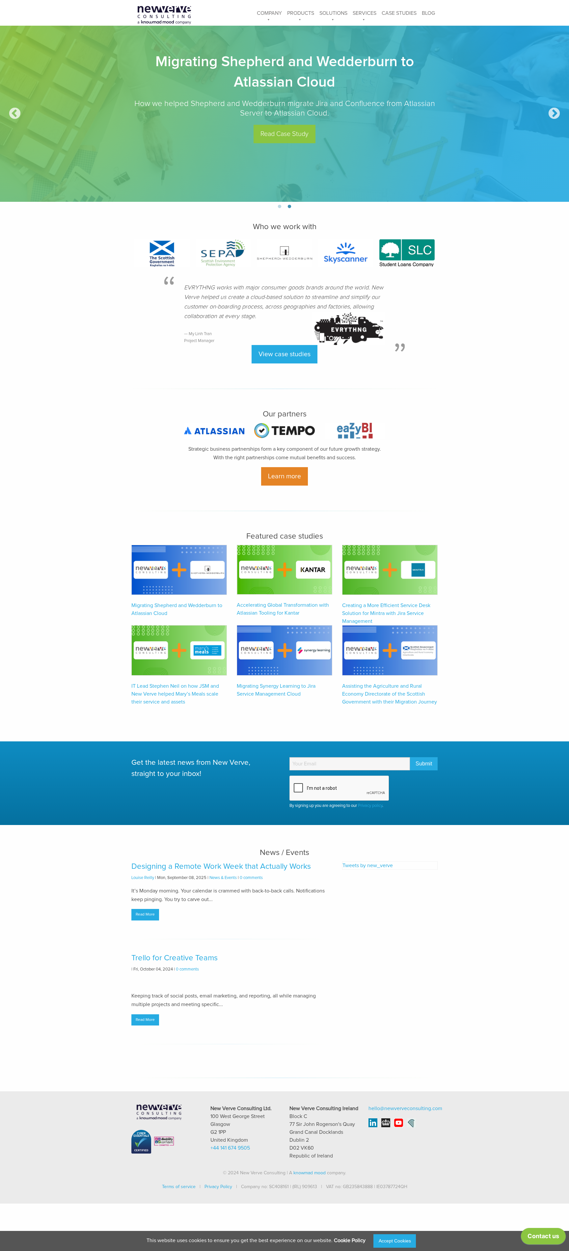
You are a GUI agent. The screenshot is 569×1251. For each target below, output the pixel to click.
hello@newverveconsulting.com (405, 1108)
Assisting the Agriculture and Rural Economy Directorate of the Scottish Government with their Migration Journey (389, 694)
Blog (428, 13)
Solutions (333, 13)
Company (269, 13)
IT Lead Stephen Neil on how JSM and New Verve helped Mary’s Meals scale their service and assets (175, 694)
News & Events (223, 878)
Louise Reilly (142, 878)
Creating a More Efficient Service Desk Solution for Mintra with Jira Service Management (386, 613)
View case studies (284, 354)
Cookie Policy (350, 1240)
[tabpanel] (284, 114)
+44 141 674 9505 (230, 1148)
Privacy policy (370, 806)
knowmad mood (309, 1173)
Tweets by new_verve (367, 865)
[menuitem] (269, 13)
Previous (14, 113)
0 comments (251, 878)
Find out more (284, 114)
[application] (543, 1238)
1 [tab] (279, 206)
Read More (145, 915)
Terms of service (179, 1186)
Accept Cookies (395, 1240)
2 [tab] (289, 206)
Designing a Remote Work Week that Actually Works (221, 866)
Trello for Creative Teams (174, 958)
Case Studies (399, 13)
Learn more (284, 476)
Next (554, 113)
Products (300, 13)
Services (364, 13)
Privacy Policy (218, 1186)
